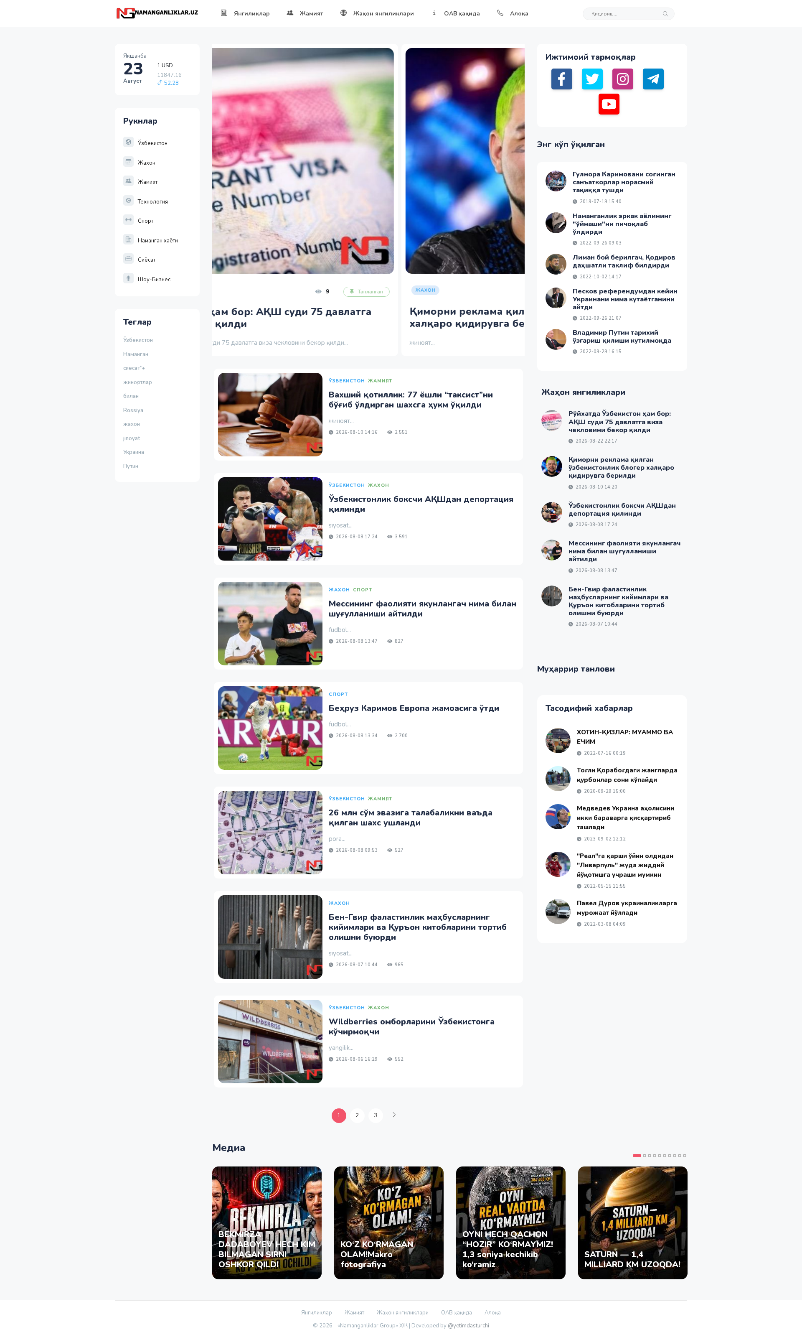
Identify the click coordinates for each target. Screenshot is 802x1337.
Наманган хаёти (158, 240)
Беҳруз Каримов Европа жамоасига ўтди (414, 708)
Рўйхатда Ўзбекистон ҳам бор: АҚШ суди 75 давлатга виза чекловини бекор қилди (620, 421)
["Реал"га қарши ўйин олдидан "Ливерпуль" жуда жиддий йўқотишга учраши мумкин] (558, 864)
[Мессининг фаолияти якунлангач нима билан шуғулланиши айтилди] (270, 623)
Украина (133, 452)
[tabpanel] (267, 1222)
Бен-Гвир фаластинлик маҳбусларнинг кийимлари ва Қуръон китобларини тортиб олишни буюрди (418, 927)
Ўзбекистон (153, 143)
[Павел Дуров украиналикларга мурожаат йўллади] (558, 911)
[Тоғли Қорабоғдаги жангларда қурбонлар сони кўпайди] (558, 778)
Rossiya (133, 410)
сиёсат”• (135, 368)
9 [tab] (679, 1155)
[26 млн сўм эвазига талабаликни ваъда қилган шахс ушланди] (270, 832)
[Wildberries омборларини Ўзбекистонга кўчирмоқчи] (270, 1041)
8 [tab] (674, 1155)
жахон (131, 424)
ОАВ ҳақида (462, 14)
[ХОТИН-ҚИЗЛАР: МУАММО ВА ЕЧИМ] (558, 740)
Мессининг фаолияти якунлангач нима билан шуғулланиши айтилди (422, 608)
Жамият (311, 14)
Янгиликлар (252, 14)
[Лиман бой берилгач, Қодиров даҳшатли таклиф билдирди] (556, 264)
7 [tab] (669, 1155)
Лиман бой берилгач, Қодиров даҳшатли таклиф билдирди (624, 261)
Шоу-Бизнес (154, 279)
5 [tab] (659, 1155)
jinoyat (131, 438)
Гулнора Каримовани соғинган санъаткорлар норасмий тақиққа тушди (624, 182)
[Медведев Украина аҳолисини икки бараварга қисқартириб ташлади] (558, 816)
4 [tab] (654, 1155)
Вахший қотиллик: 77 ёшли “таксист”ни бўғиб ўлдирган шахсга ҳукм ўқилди (411, 399)
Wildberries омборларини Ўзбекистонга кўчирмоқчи (412, 1026)
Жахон (146, 163)
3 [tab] (649, 1155)
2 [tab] (644, 1155)
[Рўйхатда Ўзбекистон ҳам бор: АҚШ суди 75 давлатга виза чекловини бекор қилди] (551, 420)
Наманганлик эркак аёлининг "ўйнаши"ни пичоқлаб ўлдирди (622, 224)
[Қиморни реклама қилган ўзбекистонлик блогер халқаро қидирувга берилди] (368, 161)
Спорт (145, 221)
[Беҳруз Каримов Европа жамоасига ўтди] (270, 728)
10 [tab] (684, 1155)
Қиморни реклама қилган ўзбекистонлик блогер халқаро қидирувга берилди (347, 317)
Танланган (495, 291)
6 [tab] (664, 1155)
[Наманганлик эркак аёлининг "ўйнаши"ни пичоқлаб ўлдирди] (556, 222)
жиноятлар (137, 382)
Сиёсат (146, 260)
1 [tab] (637, 1155)
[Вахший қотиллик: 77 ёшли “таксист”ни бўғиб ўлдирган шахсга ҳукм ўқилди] (270, 414)
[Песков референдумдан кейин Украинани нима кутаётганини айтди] (556, 298)
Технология (153, 202)
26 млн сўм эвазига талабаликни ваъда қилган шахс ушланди (410, 817)
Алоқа (519, 14)
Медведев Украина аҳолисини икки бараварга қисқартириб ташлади (625, 817)
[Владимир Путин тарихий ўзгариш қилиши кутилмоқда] (556, 339)
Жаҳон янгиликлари (383, 14)
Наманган (135, 354)
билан (131, 396)
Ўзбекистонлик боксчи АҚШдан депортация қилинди (421, 504)
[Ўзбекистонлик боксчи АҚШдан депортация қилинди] (270, 519)
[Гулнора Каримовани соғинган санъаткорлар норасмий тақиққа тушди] (556, 181)
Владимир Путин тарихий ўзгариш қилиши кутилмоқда (622, 336)
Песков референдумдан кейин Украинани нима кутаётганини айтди (625, 299)
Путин (130, 466)
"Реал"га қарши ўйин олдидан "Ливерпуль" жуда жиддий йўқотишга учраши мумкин (625, 865)
